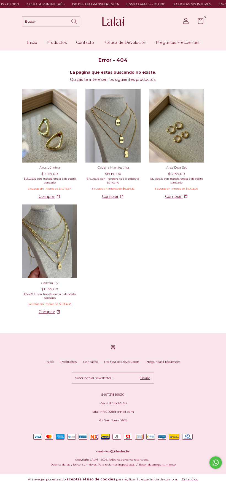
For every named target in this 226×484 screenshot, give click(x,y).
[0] (198, 22)
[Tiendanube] (113, 452)
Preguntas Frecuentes (177, 42)
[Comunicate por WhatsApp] (215, 462)
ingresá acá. (126, 464)
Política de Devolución (124, 42)
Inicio (32, 42)
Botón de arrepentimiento (157, 464)
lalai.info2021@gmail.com (113, 411)
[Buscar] (74, 20)
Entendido (190, 479)
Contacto (85, 42)
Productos (57, 42)
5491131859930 (113, 394)
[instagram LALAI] (113, 347)
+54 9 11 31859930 (113, 403)
